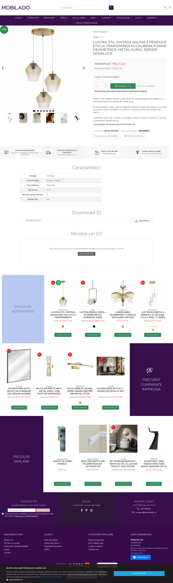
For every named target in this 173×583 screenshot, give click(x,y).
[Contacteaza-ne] (165, 7)
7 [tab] (53, 111)
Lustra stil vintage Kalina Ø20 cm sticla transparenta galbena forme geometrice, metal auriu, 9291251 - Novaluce (63, 315)
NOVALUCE (63, 310)
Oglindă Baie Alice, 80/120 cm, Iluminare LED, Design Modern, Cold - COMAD (19, 391)
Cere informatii (135, 136)
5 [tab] (47, 111)
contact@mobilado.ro (145, 512)
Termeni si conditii (12, 543)
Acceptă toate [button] (139, 573)
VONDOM (154, 459)
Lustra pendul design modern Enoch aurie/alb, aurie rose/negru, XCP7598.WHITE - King (93, 315)
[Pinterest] (86, 510)
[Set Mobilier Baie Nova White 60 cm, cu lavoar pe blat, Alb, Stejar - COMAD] (123, 439)
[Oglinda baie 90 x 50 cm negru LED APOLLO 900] (111, 366)
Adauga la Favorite (107, 136)
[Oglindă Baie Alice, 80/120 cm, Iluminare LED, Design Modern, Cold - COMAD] (19, 366)
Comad (19, 386)
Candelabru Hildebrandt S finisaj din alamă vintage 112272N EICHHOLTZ (123, 315)
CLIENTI (48, 534)
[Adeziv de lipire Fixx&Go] (62, 439)
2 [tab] (38, 111)
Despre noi (8, 540)
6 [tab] (50, 111)
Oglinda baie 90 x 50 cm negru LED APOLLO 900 (110, 389)
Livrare (7, 549)
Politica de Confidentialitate (26, 516)
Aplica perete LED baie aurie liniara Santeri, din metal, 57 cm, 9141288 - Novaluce (80, 391)
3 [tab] (41, 111)
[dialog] (86, 573)
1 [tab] (34, 111)
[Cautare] (111, 8)
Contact (7, 553)
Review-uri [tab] (86, 233)
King (93, 310)
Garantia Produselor (53, 546)
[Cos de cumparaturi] (169, 7)
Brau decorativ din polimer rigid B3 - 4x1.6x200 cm (93, 464)
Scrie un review (86, 254)
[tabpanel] (43, 69)
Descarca (144, 221)
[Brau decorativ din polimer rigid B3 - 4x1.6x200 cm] (93, 439)
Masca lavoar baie (96, 540)
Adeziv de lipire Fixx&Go (62, 462)
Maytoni (50, 386)
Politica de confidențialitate (51, 577)
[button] (58, 579)
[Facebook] (82, 510)
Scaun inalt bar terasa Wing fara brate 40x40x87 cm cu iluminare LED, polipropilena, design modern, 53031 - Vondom (154, 464)
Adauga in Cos (124, 86)
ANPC (47, 549)
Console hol (93, 549)
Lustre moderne (95, 546)
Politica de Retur (51, 543)
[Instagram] (91, 510)
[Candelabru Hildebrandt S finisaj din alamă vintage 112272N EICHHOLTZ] (122, 293)
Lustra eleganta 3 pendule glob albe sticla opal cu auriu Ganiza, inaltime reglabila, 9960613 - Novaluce (152, 315)
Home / (96, 32)
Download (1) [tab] (86, 212)
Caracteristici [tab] (86, 167)
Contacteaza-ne (142, 557)
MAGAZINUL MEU (13, 534)
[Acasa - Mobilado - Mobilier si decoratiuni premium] (16, 7)
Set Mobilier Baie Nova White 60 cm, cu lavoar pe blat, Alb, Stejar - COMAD (123, 464)
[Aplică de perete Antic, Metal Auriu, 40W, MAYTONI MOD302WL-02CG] (50, 366)
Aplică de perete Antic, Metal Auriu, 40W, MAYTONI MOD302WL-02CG (49, 391)
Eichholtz (122, 310)
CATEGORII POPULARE (100, 534)
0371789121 (145, 509)
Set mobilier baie (95, 543)
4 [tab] (44, 111)
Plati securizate (51, 540)
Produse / (104, 32)
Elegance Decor (62, 459)
